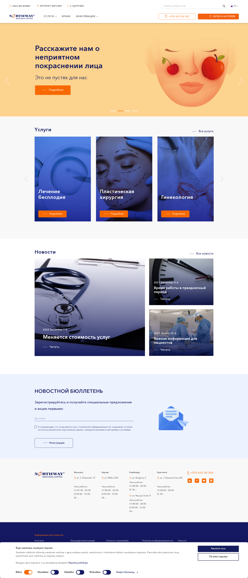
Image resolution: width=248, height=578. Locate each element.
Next (222, 179)
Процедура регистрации (82, 541)
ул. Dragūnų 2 (139, 478)
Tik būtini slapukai (218, 557)
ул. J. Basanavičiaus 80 (171, 478)
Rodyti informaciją (125, 572)
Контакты (39, 541)
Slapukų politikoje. (78, 563)
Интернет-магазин (51, 6)
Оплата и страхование (117, 541)
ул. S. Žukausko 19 (86, 478)
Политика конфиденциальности (157, 541)
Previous (26, 179)
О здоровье (77, 6)
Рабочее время (21, 6)
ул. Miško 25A (111, 478)
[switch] (55, 572)
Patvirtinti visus (218, 549)
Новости (182, 541)
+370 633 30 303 (179, 17)
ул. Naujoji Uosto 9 (141, 496)
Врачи (66, 16)
